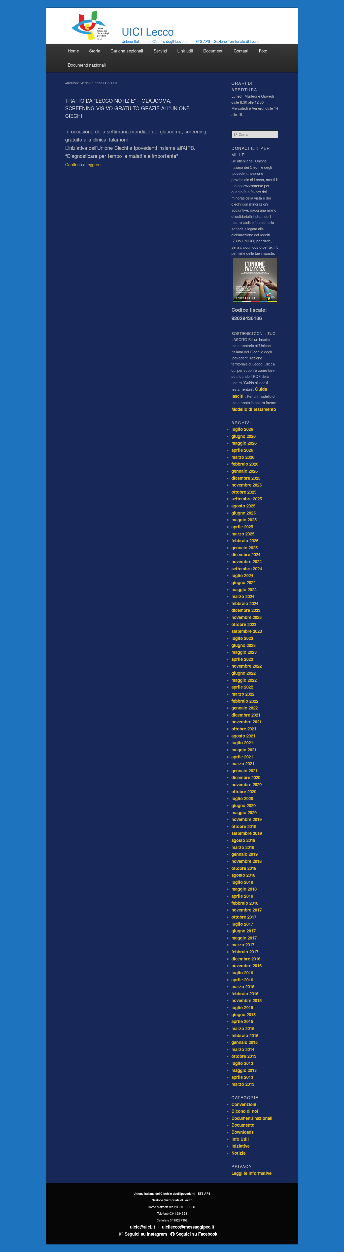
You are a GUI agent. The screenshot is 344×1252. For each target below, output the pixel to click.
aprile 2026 (242, 450)
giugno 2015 (243, 1014)
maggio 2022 (244, 680)
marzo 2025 (242, 534)
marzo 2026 (242, 457)
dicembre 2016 (245, 959)
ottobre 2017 (243, 917)
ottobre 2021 (243, 729)
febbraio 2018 (244, 903)
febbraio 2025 (244, 540)
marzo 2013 (242, 1084)
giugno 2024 (243, 582)
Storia (94, 50)
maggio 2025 (244, 520)
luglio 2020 (242, 798)
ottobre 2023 (243, 624)
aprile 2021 (242, 757)
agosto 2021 (243, 736)
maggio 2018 (244, 889)
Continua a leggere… (85, 164)
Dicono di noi (244, 1111)
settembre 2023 (246, 631)
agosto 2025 (243, 506)
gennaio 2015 (244, 1042)
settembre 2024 (246, 568)
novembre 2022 (246, 666)
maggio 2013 (244, 1070)
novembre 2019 (246, 819)
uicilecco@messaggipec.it (188, 1227)
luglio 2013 (242, 1063)
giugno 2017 (243, 931)
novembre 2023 (246, 617)
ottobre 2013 (243, 1056)
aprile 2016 (242, 980)
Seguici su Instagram (145, 1234)
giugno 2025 (243, 513)
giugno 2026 (243, 436)
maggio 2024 (244, 589)
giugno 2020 (243, 805)
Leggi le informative (251, 1173)
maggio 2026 (244, 443)
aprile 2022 (242, 687)
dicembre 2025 (245, 478)
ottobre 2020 (243, 791)
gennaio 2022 (244, 708)
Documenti (213, 50)
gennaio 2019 (244, 854)
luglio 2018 (242, 882)
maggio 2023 (244, 652)
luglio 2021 (242, 742)
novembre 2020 (246, 784)
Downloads (242, 1132)
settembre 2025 (246, 499)
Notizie (238, 1153)
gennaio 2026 (244, 471)
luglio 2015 (242, 1007)
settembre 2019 (246, 833)
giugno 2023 (243, 645)
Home (73, 50)
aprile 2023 (242, 659)
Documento (242, 1125)
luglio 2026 (242, 429)
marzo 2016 (242, 986)
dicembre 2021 (245, 715)
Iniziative (240, 1146)
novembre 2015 (246, 1000)
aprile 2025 (242, 527)
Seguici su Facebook (196, 1234)
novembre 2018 (246, 861)
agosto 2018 (243, 875)
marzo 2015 (242, 1028)
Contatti (241, 50)
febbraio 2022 (244, 701)
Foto (263, 50)
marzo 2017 (242, 945)
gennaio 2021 (244, 770)
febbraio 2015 (244, 1035)
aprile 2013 (242, 1077)
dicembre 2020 (245, 777)
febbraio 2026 (244, 464)
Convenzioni (243, 1104)
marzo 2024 (242, 596)
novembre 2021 (246, 722)
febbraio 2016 (244, 993)
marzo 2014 (242, 1049)
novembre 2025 (246, 485)
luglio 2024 (242, 575)
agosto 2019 (243, 840)
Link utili (185, 50)
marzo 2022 (242, 694)
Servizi (160, 50)
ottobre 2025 (243, 492)
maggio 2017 (244, 938)
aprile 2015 (242, 1021)
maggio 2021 (244, 750)
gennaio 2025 (244, 548)
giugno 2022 (243, 673)
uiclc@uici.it (142, 1227)
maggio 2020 (244, 812)
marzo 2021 (242, 763)
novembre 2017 (246, 910)
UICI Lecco (148, 31)
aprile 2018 (242, 896)
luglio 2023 (242, 638)
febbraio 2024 (244, 603)
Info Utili (240, 1139)
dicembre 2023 (245, 610)
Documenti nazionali (87, 65)
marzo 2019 (242, 847)
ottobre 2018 (243, 868)
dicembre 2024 (245, 554)
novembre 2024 (246, 561)
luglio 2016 (242, 973)
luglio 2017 (242, 924)
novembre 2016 (246, 965)
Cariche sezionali (127, 50)
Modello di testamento (253, 409)
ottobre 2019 (243, 826)
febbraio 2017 (244, 952)
